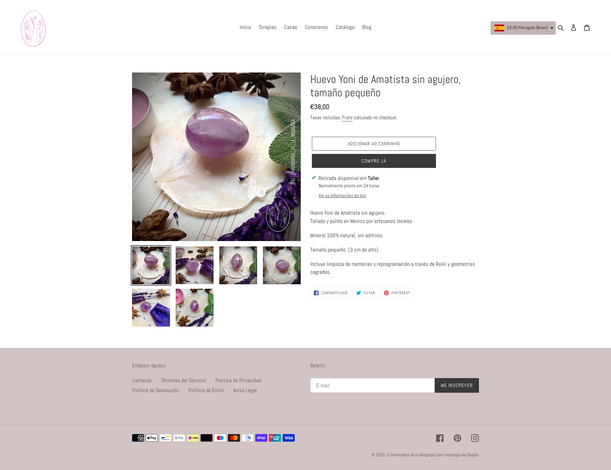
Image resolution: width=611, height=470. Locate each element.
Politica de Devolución (155, 390)
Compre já (374, 161)
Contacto (141, 380)
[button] (523, 28)
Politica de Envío (206, 390)
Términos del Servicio (183, 380)
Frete (347, 117)
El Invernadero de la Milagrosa (411, 455)
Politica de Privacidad (238, 380)
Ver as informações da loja (342, 195)
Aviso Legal (245, 390)
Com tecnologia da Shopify (457, 455)
